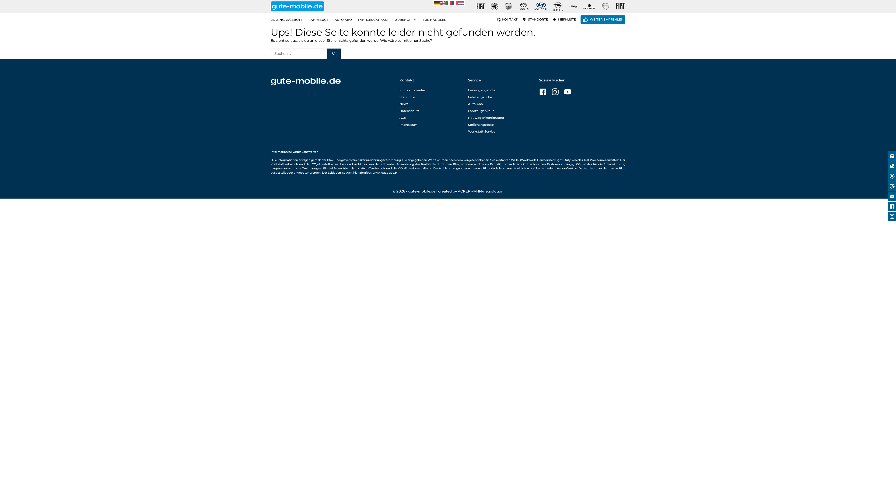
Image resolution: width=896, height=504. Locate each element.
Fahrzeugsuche (480, 97)
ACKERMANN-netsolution (481, 191)
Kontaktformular (412, 90)
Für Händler (434, 19)
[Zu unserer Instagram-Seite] (555, 92)
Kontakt (510, 19)
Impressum (408, 124)
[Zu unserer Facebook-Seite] (543, 92)
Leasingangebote (286, 19)
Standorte (538, 19)
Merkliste (567, 19)
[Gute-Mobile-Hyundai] (541, 6)
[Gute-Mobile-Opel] (558, 6)
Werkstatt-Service (481, 131)
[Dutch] (461, 3)
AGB (402, 117)
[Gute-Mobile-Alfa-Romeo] (494, 6)
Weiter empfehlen (606, 19)
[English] (443, 3)
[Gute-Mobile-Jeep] (573, 6)
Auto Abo (343, 19)
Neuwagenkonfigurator (486, 117)
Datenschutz (409, 111)
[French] (455, 3)
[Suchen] (334, 54)
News (403, 104)
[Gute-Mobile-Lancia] (606, 6)
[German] (437, 3)
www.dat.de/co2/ (385, 172)
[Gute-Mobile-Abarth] (508, 6)
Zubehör (403, 19)
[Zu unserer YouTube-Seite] (567, 92)
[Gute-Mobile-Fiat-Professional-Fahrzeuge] (619, 6)
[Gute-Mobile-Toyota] (523, 6)
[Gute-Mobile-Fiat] (480, 6)
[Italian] (449, 3)
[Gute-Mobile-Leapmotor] (589, 6)
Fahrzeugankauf (373, 19)
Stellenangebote (481, 124)
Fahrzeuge (319, 19)
